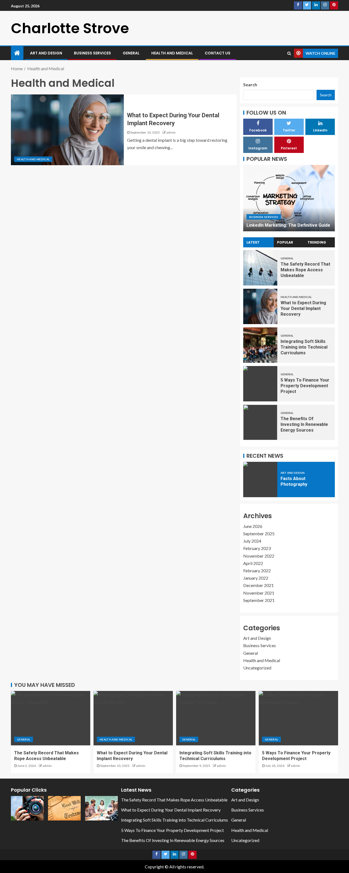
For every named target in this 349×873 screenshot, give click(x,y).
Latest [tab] (253, 242)
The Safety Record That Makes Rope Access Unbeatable (305, 270)
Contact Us (217, 53)
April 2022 (253, 563)
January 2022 (255, 577)
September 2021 (259, 600)
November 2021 (258, 592)
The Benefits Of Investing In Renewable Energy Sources (304, 424)
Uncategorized (257, 667)
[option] (289, 198)
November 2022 (258, 555)
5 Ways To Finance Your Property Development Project (305, 385)
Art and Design (46, 53)
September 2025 (259, 533)
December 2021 (258, 585)
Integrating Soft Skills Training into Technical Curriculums (304, 347)
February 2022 (257, 570)
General (131, 53)
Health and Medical (172, 53)
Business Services (92, 53)
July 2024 (252, 540)
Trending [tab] (317, 242)
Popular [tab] (285, 242)
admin (171, 132)
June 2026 (252, 526)
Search (250, 84)
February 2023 (257, 548)
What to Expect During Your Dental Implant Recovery (303, 308)
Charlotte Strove (70, 28)
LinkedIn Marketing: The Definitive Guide (288, 225)
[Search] (289, 53)
